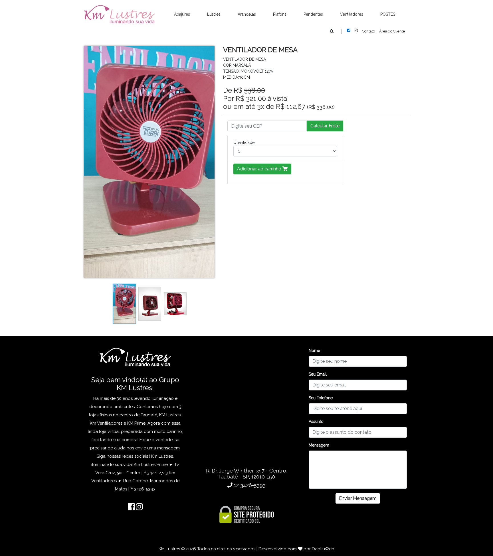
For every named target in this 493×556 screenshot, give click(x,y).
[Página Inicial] (119, 14)
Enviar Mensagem (358, 498)
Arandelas (247, 14)
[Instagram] (358, 30)
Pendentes (313, 14)
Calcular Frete (325, 126)
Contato (368, 31)
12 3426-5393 (249, 485)
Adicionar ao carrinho (259, 169)
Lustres (214, 14)
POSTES (387, 14)
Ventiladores (351, 14)
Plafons (279, 14)
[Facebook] (350, 30)
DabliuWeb (323, 548)
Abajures (182, 14)
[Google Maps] (246, 405)
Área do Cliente (392, 31)
